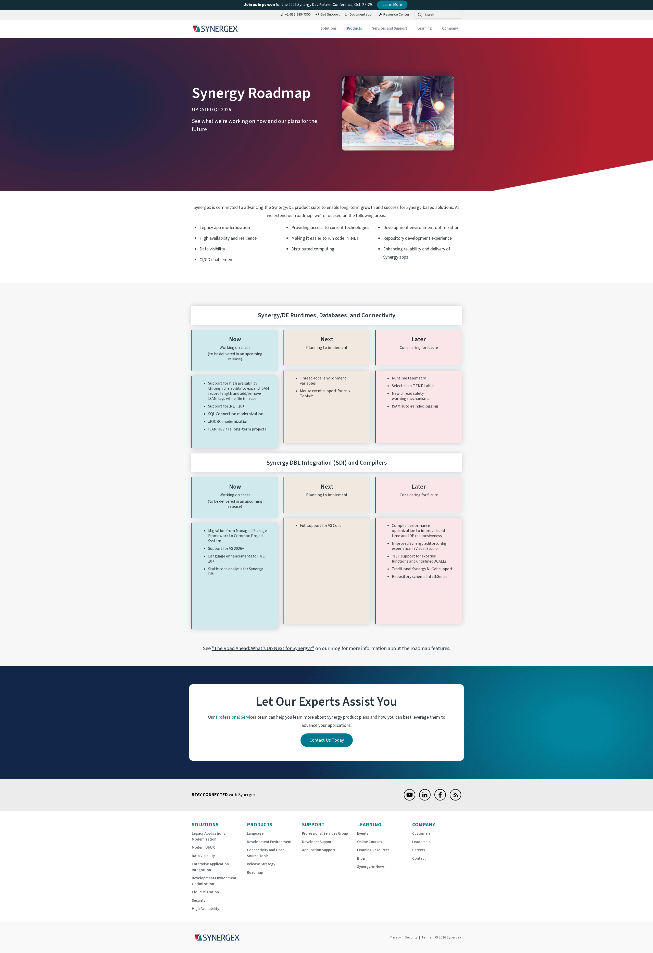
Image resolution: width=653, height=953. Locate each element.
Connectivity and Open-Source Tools (266, 853)
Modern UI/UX (203, 847)
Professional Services (236, 717)
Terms (426, 937)
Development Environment (269, 842)
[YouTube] (409, 799)
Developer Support (317, 842)
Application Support (318, 850)
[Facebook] (440, 799)
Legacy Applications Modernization (208, 836)
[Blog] (455, 799)
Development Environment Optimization (214, 881)
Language (255, 833)
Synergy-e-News (371, 866)
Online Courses (369, 842)
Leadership (421, 842)
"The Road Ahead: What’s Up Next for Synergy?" (263, 648)
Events (362, 833)
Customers (421, 833)
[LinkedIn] (425, 799)
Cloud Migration (205, 892)
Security (198, 900)
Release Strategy (261, 864)
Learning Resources (373, 850)
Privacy (395, 937)
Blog (361, 858)
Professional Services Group (325, 833)
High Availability (205, 908)
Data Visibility (203, 856)
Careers (418, 850)
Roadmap (255, 872)
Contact (419, 858)
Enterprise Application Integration (210, 867)
